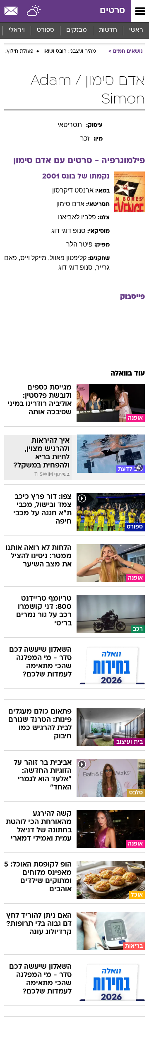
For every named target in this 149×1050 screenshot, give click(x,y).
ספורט (45, 30)
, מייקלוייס (35, 257)
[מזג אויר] (34, 11)
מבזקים (76, 30)
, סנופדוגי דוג (77, 267)
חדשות (108, 30)
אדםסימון (70, 203)
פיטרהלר (79, 244)
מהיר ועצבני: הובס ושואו (69, 51)
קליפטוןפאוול (68, 257)
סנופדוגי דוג (68, 230)
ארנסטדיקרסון (73, 190)
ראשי (136, 30)
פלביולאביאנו (77, 217)
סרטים (112, 11)
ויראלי (17, 30)
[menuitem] (108, 30)
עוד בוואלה (128, 373)
